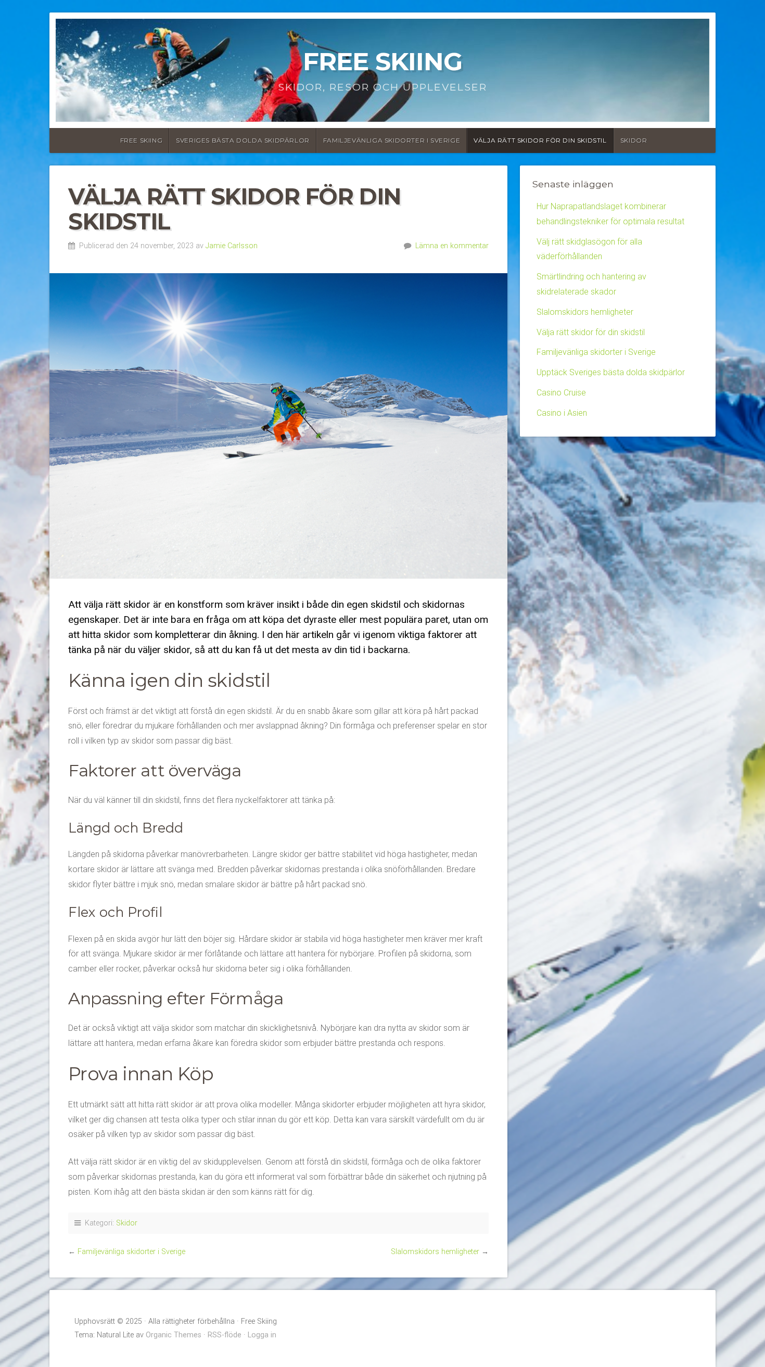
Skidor (633, 140)
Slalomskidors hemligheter (435, 1251)
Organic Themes (173, 1335)
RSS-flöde (224, 1335)
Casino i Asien (562, 413)
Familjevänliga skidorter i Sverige (391, 140)
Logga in (262, 1335)
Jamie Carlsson (232, 245)
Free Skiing (382, 61)
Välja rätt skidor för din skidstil (540, 140)
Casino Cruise (561, 393)
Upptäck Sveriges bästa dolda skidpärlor (611, 372)
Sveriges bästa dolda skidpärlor (243, 140)
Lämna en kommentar (452, 245)
